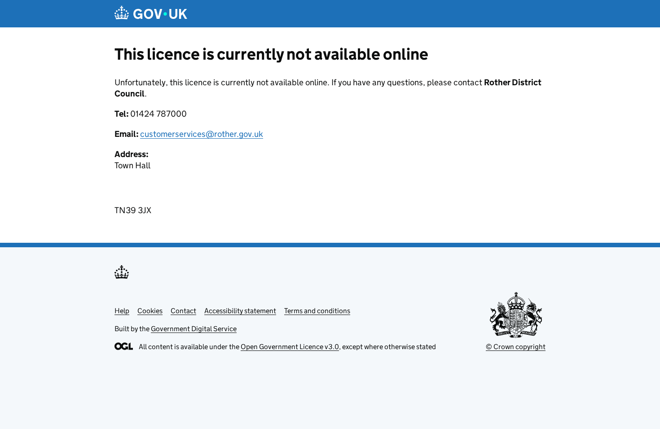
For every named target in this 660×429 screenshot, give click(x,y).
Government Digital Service (194, 328)
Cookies (150, 310)
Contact (183, 310)
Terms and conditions (317, 310)
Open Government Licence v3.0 (290, 346)
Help (121, 310)
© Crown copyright (516, 346)
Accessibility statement (240, 310)
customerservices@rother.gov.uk (201, 134)
